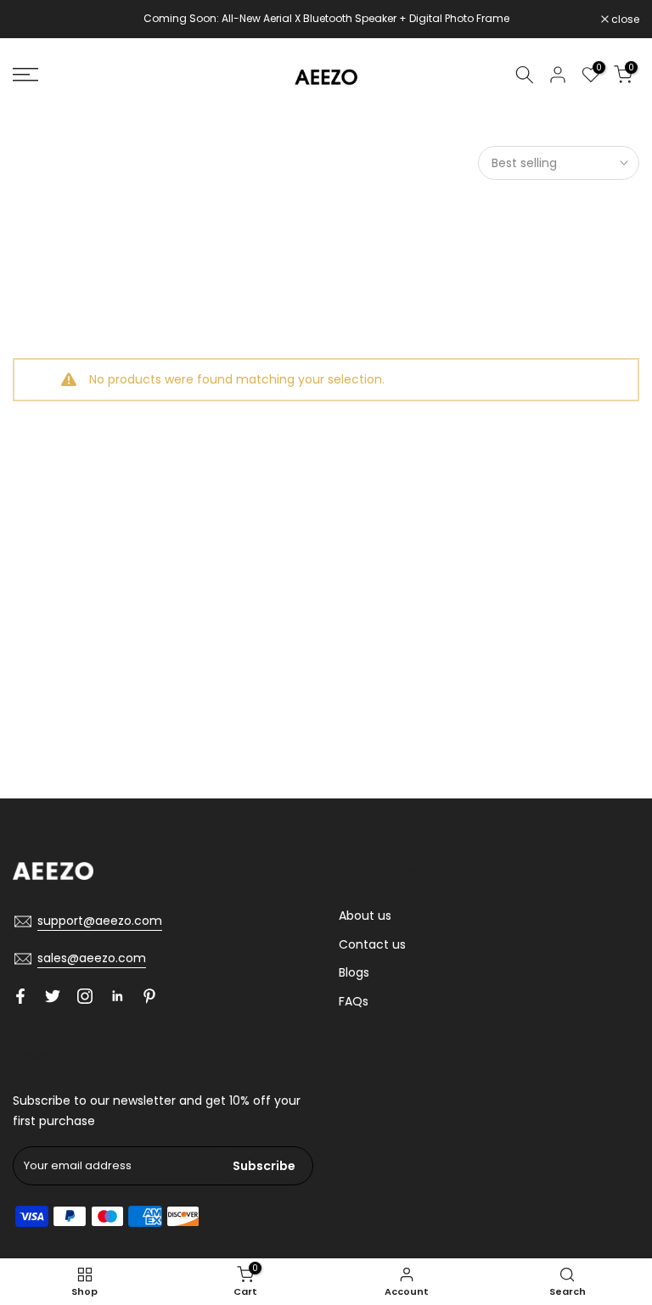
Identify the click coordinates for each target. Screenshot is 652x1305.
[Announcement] (326, 18)
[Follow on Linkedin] (117, 996)
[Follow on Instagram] (85, 996)
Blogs (354, 972)
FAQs (353, 1001)
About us (365, 915)
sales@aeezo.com (91, 957)
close (35, 19)
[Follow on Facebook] (20, 996)
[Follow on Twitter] (52, 996)
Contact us (372, 944)
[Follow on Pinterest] (149, 996)
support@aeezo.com (99, 920)
